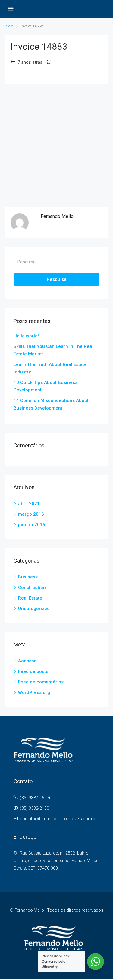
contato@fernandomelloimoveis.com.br (58, 818)
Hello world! (26, 336)
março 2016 (31, 514)
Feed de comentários (41, 682)
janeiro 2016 (31, 524)
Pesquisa (57, 279)
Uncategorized (34, 608)
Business (28, 577)
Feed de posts (33, 671)
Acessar (27, 661)
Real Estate (30, 598)
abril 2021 (29, 503)
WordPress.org (34, 692)
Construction (32, 587)
